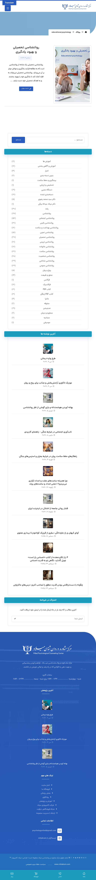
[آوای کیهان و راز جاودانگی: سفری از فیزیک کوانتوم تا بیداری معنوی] (48, 523)
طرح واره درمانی (48, 358)
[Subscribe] (15, 618)
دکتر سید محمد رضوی (46, 199)
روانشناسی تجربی (47, 232)
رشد (46, 208)
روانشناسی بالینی (46, 223)
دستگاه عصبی (46, 189)
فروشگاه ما (46, 789)
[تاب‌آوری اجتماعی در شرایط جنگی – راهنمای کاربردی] (48, 422)
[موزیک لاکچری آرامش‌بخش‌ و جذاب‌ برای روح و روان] (48, 373)
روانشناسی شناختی (46, 261)
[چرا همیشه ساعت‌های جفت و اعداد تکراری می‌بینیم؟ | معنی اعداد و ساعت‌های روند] (48, 471)
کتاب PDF (47, 289)
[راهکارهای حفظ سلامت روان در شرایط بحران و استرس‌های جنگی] (48, 447)
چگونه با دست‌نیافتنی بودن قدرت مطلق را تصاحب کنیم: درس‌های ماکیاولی (48, 585)
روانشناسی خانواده (47, 246)
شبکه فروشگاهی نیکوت (45, 809)
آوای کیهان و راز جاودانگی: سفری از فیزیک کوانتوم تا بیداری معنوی (48, 533)
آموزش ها (47, 161)
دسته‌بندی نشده (46, 194)
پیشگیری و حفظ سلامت (47, 180)
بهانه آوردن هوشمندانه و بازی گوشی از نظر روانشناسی (48, 407)
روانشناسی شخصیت (47, 256)
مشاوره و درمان (47, 313)
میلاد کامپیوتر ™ (16, 858)
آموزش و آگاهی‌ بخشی (47, 166)
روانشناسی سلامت (47, 251)
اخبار (46, 170)
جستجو (18, 140)
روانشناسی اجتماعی (46, 218)
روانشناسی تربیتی (47, 242)
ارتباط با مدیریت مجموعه (45, 813)
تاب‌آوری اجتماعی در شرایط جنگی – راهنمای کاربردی (48, 432)
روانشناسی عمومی (47, 265)
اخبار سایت (46, 785)
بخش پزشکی (45, 793)
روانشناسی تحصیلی (46, 237)
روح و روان (47, 270)
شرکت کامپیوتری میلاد (45, 805)
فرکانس (47, 279)
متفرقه (46, 303)
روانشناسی (47, 213)
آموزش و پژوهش (45, 801)
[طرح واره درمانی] (48, 349)
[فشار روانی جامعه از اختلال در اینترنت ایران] (48, 499)
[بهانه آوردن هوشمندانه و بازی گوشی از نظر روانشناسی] (48, 398)
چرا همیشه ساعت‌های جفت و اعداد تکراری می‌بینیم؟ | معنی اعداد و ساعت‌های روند (48, 482)
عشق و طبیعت (46, 275)
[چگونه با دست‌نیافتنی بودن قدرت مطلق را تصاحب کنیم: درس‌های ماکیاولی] (48, 575)
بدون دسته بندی (46, 175)
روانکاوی (45, 797)
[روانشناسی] (76, 6)
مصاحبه (47, 317)
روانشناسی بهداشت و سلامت (46, 227)
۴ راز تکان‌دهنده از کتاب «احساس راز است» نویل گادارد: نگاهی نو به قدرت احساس (48, 559)
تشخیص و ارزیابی (47, 185)
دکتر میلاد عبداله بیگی (46, 204)
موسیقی (47, 322)
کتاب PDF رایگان (46, 294)
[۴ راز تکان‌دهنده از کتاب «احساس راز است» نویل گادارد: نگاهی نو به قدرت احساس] (48, 548)
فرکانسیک (47, 284)
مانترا (47, 298)
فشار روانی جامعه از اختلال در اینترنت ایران (48, 508)
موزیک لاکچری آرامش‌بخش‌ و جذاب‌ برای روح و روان (48, 383)
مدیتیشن (46, 308)
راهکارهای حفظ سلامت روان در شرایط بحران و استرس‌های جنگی (48, 456)
